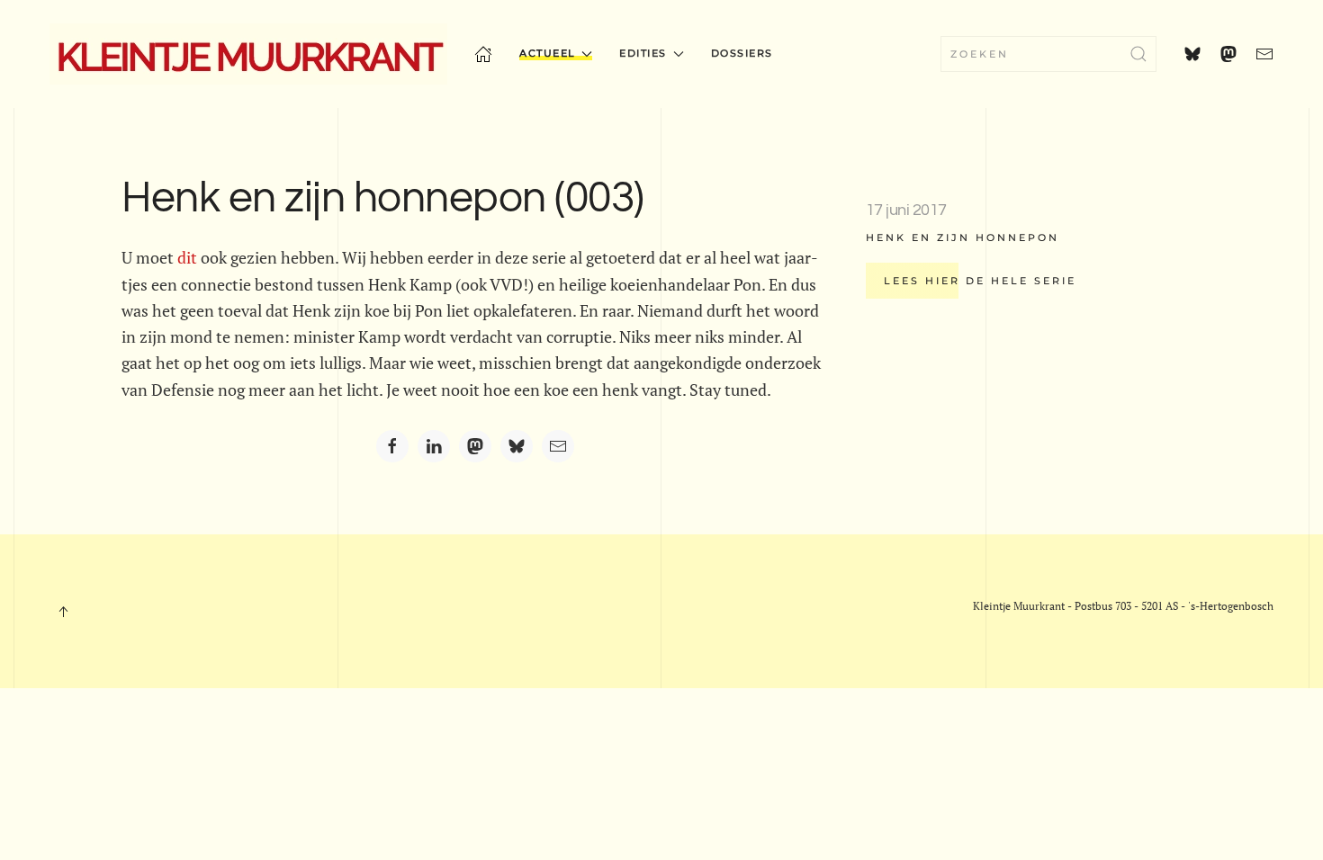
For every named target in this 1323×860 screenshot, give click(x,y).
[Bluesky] (516, 446)
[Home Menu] (483, 54)
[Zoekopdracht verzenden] (1138, 54)
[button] (63, 611)
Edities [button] (643, 53)
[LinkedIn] (434, 446)
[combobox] (1048, 54)
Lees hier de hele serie (980, 280)
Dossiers (742, 53)
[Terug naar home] (248, 54)
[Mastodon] (475, 446)
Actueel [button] (547, 53)
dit (187, 257)
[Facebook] (392, 446)
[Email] (558, 446)
